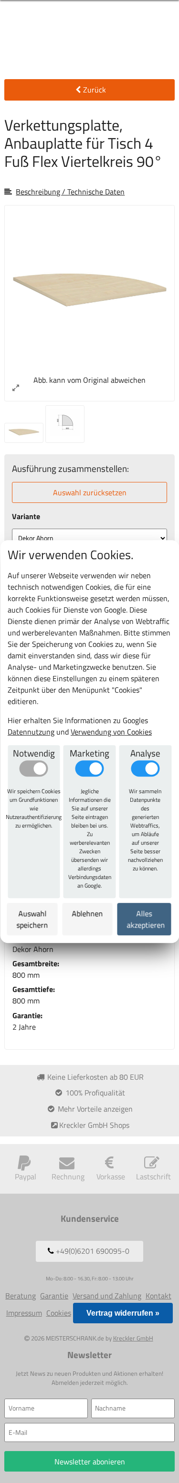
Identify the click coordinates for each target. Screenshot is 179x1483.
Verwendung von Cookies (111, 731)
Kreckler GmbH (133, 1338)
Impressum (24, 1313)
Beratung (20, 1295)
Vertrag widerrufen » (122, 1313)
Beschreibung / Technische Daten (70, 191)
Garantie (54, 1295)
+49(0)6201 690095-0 (91, 1251)
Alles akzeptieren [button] (146, 919)
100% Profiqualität (94, 1092)
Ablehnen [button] (87, 913)
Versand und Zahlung (107, 1295)
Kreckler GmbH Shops (94, 1125)
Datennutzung (31, 731)
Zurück (94, 89)
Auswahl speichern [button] (32, 919)
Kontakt (158, 1295)
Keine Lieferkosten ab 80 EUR (94, 1077)
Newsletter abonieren (89, 1461)
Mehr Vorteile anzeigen (94, 1109)
